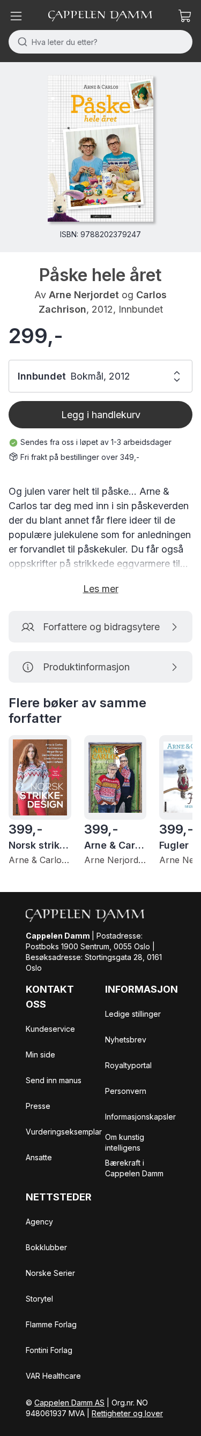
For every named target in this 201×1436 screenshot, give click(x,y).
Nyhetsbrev (125, 1039)
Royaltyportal (128, 1065)
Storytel (39, 1298)
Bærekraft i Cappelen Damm (134, 1168)
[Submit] (20, 42)
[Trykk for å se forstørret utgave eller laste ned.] (100, 148)
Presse (38, 1105)
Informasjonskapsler (140, 1116)
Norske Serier (50, 1273)
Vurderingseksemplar (64, 1131)
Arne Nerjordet (84, 294)
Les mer (100, 588)
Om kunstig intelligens (124, 1142)
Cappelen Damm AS (69, 1402)
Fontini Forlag (49, 1350)
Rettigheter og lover (127, 1413)
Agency (39, 1221)
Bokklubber (46, 1247)
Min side (40, 1054)
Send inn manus (53, 1080)
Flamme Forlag (51, 1324)
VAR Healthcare (53, 1375)
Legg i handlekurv (100, 414)
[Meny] (16, 16)
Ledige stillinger (133, 1013)
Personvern (125, 1090)
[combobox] (100, 42)
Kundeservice (50, 1028)
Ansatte (39, 1157)
